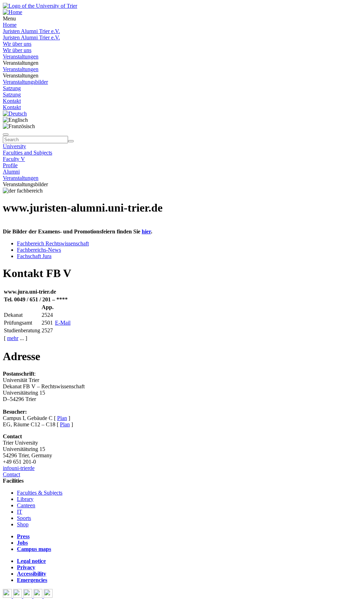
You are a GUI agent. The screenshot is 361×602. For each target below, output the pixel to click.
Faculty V (14, 159)
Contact (11, 474)
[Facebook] (8, 596)
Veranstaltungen (20, 56)
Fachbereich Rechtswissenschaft (53, 243)
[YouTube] (28, 596)
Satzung (12, 88)
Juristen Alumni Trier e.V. (31, 31)
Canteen (26, 505)
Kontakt (12, 101)
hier (146, 231)
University (14, 146)
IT (19, 512)
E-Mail (63, 323)
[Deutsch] (15, 114)
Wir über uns (17, 44)
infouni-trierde (19, 468)
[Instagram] (38, 596)
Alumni (11, 172)
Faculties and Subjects (27, 153)
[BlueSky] (18, 596)
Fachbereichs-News (39, 250)
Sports (24, 518)
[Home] (12, 12)
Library (25, 499)
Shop (23, 524)
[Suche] (5, 134)
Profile (10, 165)
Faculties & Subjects (39, 493)
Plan (62, 418)
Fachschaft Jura (34, 256)
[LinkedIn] (48, 596)
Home (10, 25)
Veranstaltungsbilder (25, 82)
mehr (12, 338)
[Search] (71, 141)
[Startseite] (40, 6)
